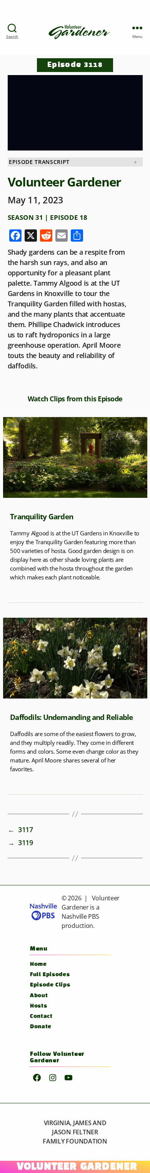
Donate (41, 1026)
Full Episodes (50, 974)
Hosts (38, 1006)
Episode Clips (50, 985)
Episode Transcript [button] (39, 162)
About (39, 995)
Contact (41, 1016)
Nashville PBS (80, 916)
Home (38, 964)
